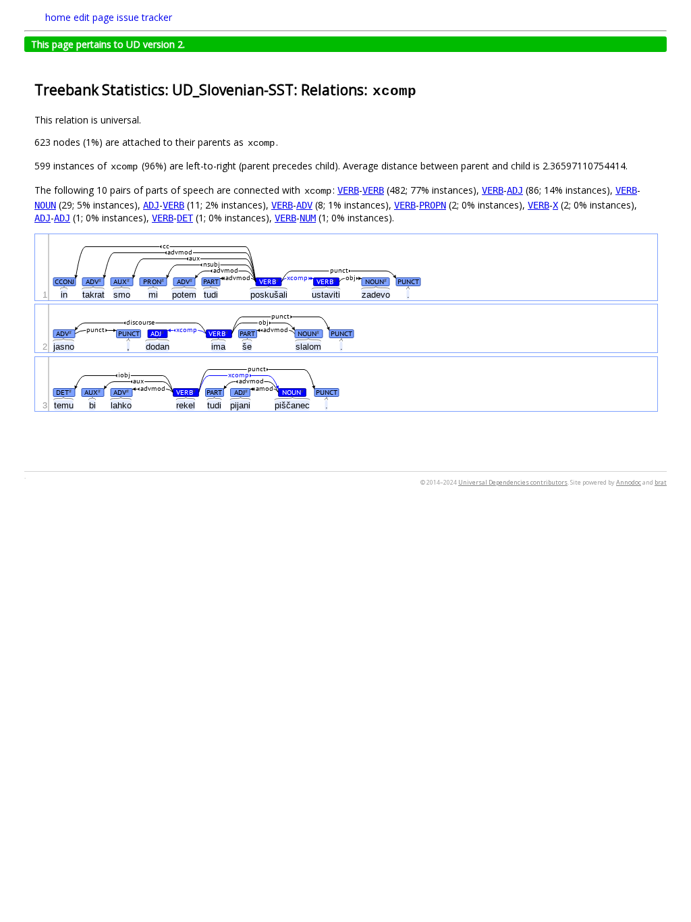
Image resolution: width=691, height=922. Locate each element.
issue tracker (144, 17)
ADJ (515, 190)
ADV (304, 205)
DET (185, 218)
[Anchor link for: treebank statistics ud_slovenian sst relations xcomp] (425, 89)
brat (661, 482)
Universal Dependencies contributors (513, 482)
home (58, 17)
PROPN (432, 205)
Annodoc (628, 482)
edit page (94, 17)
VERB (348, 190)
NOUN (45, 205)
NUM (308, 218)
